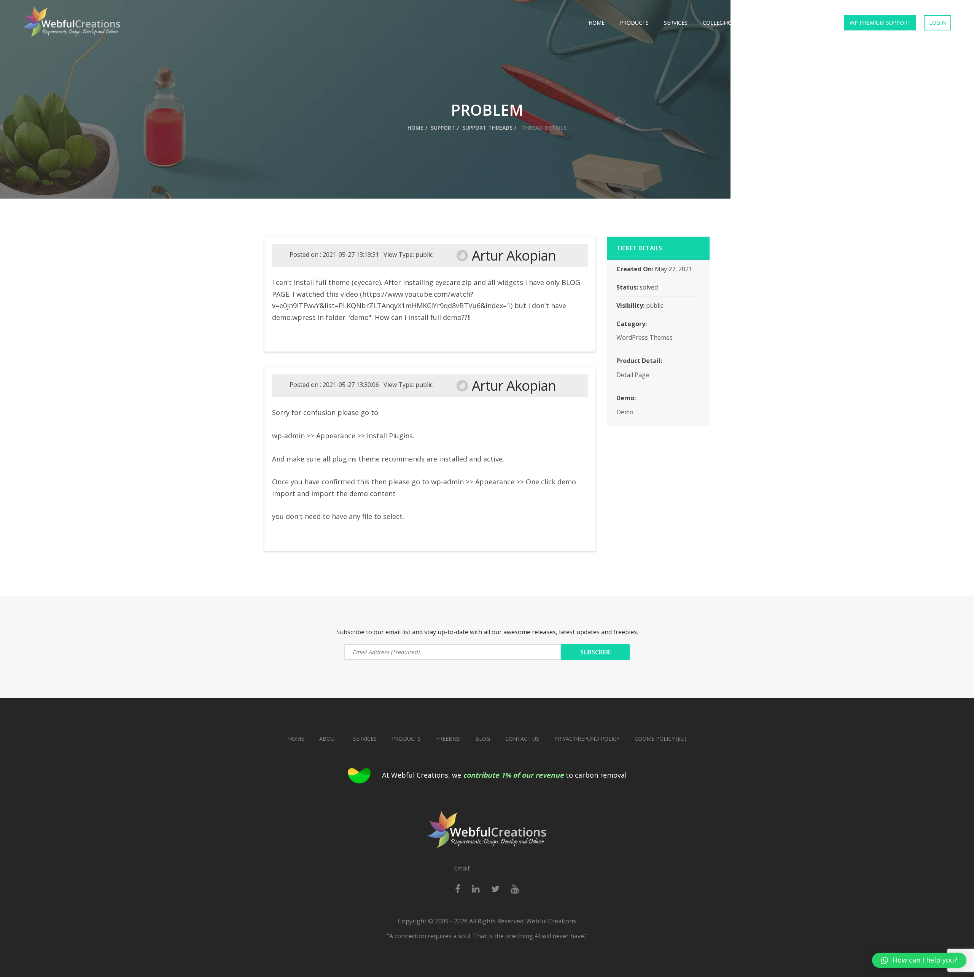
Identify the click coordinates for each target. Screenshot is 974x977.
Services (676, 22)
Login (937, 22)
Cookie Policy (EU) (660, 738)
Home (597, 22)
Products (634, 22)
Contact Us (811, 22)
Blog (482, 738)
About (328, 738)
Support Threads (487, 127)
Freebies (766, 22)
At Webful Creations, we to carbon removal (504, 775)
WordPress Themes (644, 337)
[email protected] (496, 868)
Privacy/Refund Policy (586, 738)
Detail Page (632, 375)
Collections (721, 22)
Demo (624, 412)
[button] (919, 960)
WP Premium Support (880, 22)
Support (443, 127)
